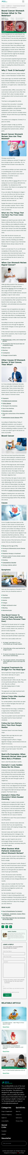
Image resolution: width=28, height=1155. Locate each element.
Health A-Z (9, 6)
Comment (5, 961)
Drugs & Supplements (6, 1111)
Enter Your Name (7, 951)
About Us (18, 1111)
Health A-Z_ (4, 18)
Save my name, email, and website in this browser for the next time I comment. (14, 981)
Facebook (3, 1131)
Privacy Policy (19, 1121)
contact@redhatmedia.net (9, 1103)
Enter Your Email (7, 956)
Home (3, 6)
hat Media (20, 1153)
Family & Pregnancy (6, 1114)
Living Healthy (5, 1121)
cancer (15, 181)
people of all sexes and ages (17, 490)
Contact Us (18, 1114)
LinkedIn (3, 1134)
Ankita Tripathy (4, 19)
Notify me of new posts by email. (11, 992)
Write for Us (19, 1117)
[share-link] (2, 926)
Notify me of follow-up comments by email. (13, 988)
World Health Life (11, 1151)
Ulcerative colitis (7, 411)
